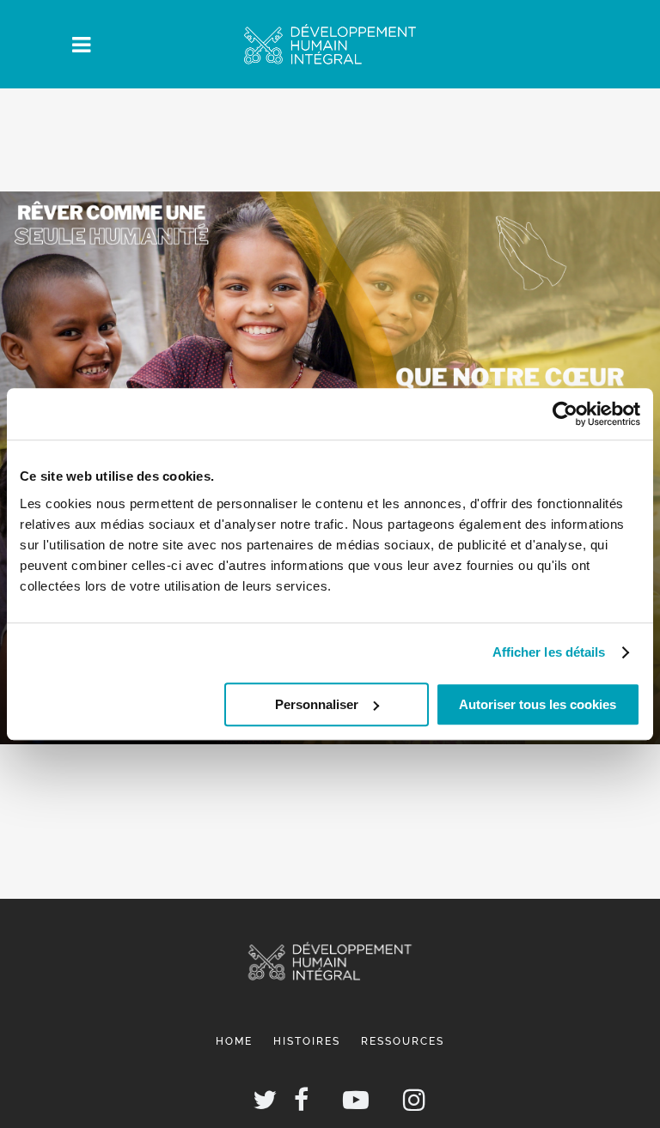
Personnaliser (316, 704)
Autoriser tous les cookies (537, 704)
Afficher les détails (549, 652)
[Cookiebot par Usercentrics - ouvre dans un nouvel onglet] (565, 414)
